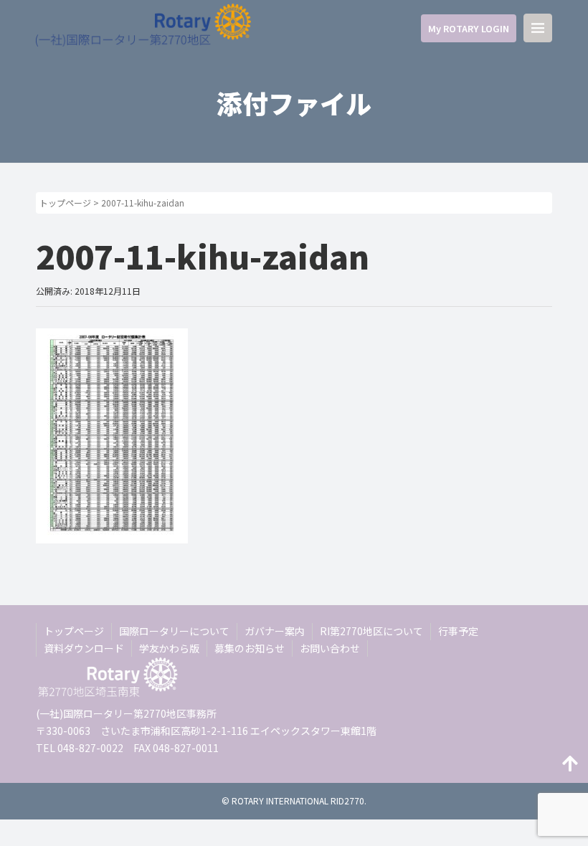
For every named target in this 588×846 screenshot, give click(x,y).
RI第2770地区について (371, 631)
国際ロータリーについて (174, 631)
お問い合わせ (330, 648)
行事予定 (458, 631)
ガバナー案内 (275, 631)
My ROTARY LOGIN (468, 28)
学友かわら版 (169, 648)
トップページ (65, 202)
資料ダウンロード (84, 648)
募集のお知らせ (249, 648)
